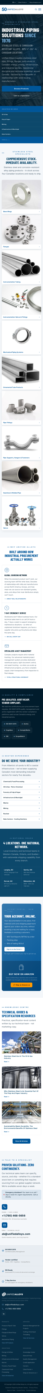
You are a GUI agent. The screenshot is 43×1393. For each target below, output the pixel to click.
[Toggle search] (36, 9)
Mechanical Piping (8, 1339)
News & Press (27, 1355)
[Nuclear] (21, 813)
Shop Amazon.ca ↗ (35, 2)
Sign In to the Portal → (14, 949)
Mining (4, 1355)
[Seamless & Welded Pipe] (21, 478)
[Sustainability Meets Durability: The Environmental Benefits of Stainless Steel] (21, 1118)
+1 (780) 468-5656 (13, 1215)
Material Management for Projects (31, 1327)
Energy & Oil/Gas (7, 1352)
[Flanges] (21, 232)
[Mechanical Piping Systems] (21, 337)
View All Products (7, 1343)
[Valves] (21, 513)
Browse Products (21, 89)
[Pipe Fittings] (21, 408)
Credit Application (29, 1362)
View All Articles (21, 1141)
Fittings (4, 1329)
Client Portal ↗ (22, 2)
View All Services (28, 1338)
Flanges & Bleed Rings (9, 1332)
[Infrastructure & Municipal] (21, 797)
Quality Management (30, 1359)
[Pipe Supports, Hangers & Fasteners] (21, 443)
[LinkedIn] (4, 1314)
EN (13, 2)
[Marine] (21, 803)
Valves (4, 1336)
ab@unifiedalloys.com (16, 1233)
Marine (4, 1362)
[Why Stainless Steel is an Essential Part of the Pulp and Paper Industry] (21, 1083)
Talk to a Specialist (21, 96)
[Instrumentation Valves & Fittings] (21, 302)
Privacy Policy (33, 1387)
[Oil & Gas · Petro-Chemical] (21, 787)
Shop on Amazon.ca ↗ (30, 1373)
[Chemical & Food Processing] (21, 781)
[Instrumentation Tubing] (21, 267)
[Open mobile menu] (39, 9)
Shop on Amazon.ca (23, 985)
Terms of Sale (11, 1390)
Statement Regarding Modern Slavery (16, 1387)
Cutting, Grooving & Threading (29, 1333)
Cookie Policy (21, 1390)
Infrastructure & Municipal (10, 1359)
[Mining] (21, 808)
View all (5, 139)
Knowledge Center (29, 1352)
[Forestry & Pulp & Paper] (21, 792)
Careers (25, 1366)
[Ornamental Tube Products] (21, 373)
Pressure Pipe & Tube (9, 1326)
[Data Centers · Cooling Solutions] (21, 819)
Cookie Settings (31, 1390)
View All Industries (8, 1375)
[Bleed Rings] (21, 197)
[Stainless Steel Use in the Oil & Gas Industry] (21, 1048)
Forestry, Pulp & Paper (9, 1366)
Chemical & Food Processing (7, 1371)
